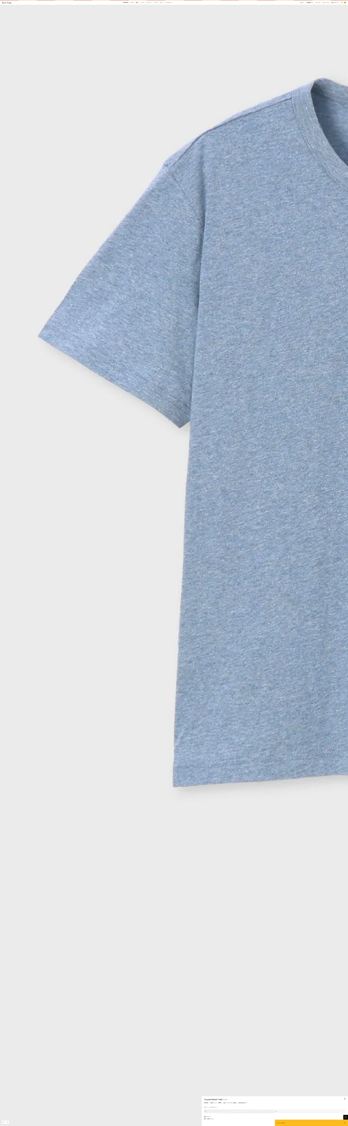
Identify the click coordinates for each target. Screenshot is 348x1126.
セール (132, 2)
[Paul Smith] (7, 2)
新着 (137, 2)
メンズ (142, 2)
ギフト (161, 2)
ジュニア (155, 2)
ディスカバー (168, 2)
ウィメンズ (148, 2)
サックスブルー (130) (230, 1102)
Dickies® (125, 2)
